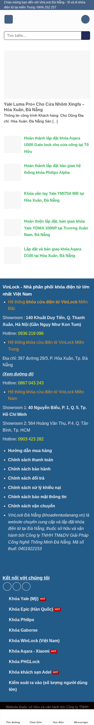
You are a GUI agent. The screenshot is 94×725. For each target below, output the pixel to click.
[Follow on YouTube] (26, 586)
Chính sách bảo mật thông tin (37, 497)
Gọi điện (58, 722)
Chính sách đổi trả (26, 478)
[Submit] (85, 35)
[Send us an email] (17, 586)
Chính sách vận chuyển (31, 506)
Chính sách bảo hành (29, 469)
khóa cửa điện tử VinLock (52, 302)
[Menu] (8, 19)
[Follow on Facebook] (7, 586)
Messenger (81, 722)
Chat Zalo (36, 722)
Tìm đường (13, 722)
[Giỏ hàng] (85, 19)
